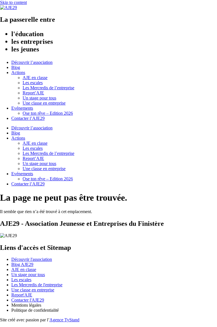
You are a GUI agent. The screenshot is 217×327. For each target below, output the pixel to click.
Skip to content (13, 2)
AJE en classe (35, 77)
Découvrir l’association (32, 62)
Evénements (22, 108)
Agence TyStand (64, 319)
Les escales (33, 82)
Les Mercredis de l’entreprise (48, 87)
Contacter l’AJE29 (28, 118)
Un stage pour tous (39, 98)
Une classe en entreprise (44, 103)
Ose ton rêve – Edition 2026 (48, 113)
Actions (18, 72)
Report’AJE (33, 92)
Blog (15, 67)
